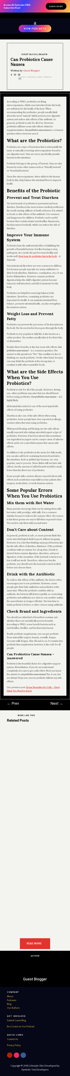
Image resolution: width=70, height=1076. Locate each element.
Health (43, 54)
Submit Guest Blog (16, 1020)
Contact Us (12, 1039)
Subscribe (56, 6)
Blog (9, 1004)
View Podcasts (35, 28)
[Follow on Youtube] (9, 1055)
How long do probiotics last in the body (38, 256)
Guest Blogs (29, 54)
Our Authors (13, 1008)
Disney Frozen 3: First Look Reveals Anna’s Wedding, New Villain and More (31, 814)
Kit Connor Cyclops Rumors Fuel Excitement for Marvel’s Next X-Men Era (32, 743)
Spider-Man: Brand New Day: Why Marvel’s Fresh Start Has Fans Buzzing (33, 884)
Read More (34, 943)
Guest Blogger (31, 70)
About (10, 996)
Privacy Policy (14, 1045)
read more (16, 784)
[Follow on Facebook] (23, 1055)
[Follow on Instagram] (16, 1055)
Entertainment (18, 749)
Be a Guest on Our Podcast (20, 1026)
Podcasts (11, 1000)
